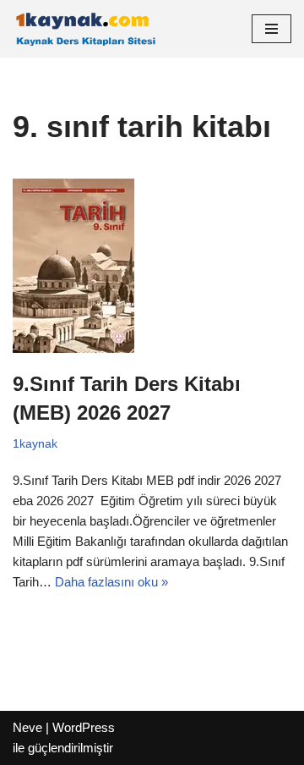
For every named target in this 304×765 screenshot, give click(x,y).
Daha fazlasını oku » (111, 582)
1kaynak (35, 444)
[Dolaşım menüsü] (271, 28)
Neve (27, 727)
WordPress (83, 727)
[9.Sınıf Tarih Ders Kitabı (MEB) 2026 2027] (152, 266)
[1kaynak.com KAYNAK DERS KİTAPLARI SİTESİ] (85, 29)
